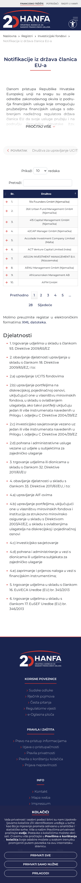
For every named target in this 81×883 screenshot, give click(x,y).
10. (12, 282)
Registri (27, 36)
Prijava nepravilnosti (41, 765)
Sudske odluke (41, 690)
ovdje (23, 832)
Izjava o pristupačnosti (41, 747)
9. (12, 275)
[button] (5, 194)
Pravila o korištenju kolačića (41, 759)
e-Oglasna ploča (41, 714)
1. (12, 201)
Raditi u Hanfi (69, 3)
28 (31, 305)
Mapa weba (40, 797)
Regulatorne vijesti (41, 708)
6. (12, 249)
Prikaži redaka (40, 171)
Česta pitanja (40, 702)
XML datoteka (34, 322)
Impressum (40, 804)
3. (12, 221)
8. (12, 267)
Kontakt (40, 791)
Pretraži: (15, 183)
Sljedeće (45, 305)
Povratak (18, 150)
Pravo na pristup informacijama (40, 741)
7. (12, 258)
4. (12, 231)
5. (12, 240)
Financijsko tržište (32, 3)
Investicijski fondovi (52, 36)
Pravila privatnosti (41, 753)
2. (12, 210)
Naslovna (9, 36)
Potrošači (52, 3)
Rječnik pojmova (40, 696)
